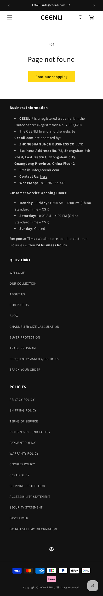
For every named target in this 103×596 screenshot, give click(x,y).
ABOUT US (17, 294)
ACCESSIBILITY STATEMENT (30, 496)
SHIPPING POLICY (23, 410)
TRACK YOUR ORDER (25, 369)
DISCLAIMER (19, 518)
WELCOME (17, 273)
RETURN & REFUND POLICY (30, 432)
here (43, 176)
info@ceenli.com (46, 170)
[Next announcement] (94, 5)
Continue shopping (51, 76)
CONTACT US (19, 305)
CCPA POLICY (20, 475)
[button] (9, 17)
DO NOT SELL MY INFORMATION (33, 529)
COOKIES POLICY (22, 464)
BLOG (14, 315)
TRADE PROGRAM (23, 348)
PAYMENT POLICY (23, 443)
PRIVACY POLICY (22, 399)
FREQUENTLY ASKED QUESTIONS (34, 359)
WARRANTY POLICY (24, 453)
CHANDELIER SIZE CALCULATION (34, 326)
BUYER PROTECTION (25, 337)
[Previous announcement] (9, 5)
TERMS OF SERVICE (24, 421)
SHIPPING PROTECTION (27, 486)
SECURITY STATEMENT (26, 507)
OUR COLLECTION (23, 283)
